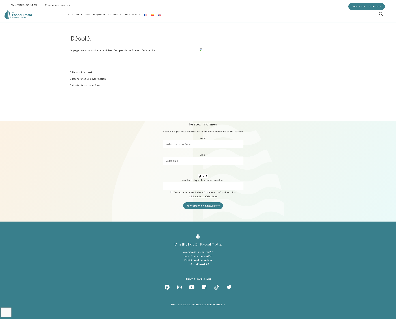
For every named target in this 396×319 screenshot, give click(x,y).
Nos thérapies (94, 14)
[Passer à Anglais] (160, 14)
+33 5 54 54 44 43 (26, 5)
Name (203, 138)
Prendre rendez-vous (57, 5)
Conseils (113, 14)
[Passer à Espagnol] (152, 14)
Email (203, 154)
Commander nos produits (367, 6)
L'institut (73, 14)
